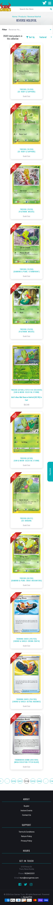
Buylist (26, 806)
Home (14, 17)
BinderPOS (27, 897)
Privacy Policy (26, 841)
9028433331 (29, 873)
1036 (13, 781)
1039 (33, 781)
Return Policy (26, 836)
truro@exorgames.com (29, 878)
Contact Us (26, 815)
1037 (20, 781)
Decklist (50, 471)
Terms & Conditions (26, 832)
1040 (39, 781)
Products (22, 17)
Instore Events (26, 811)
